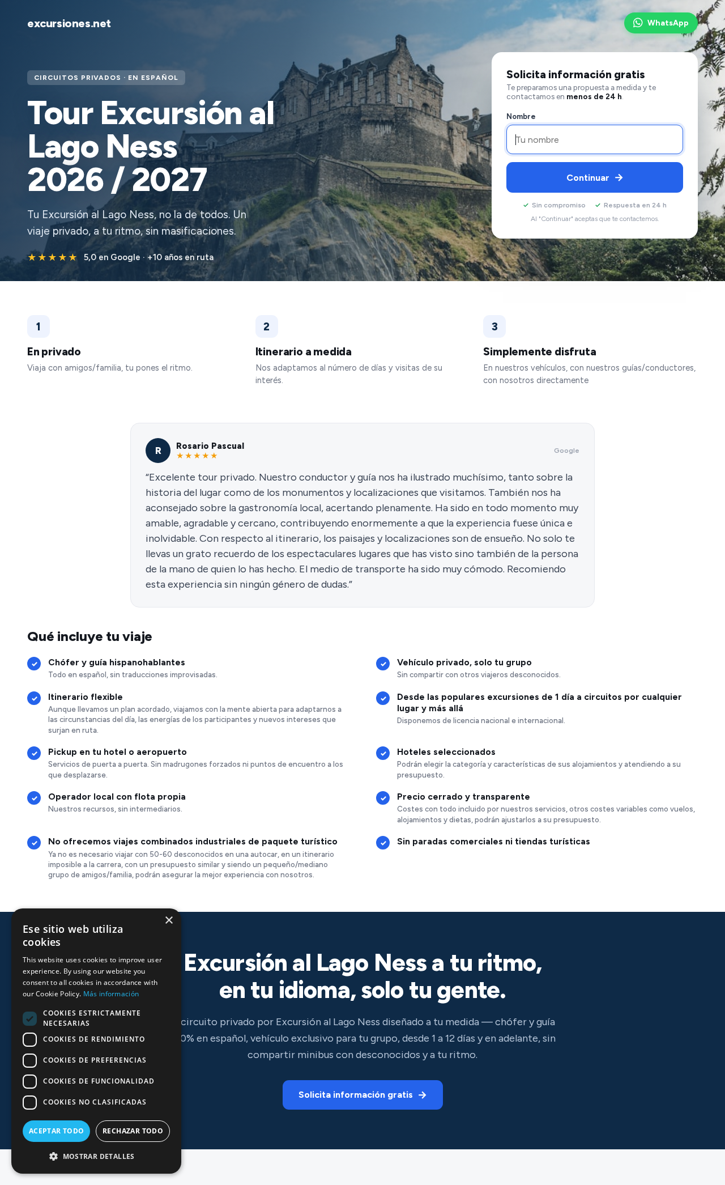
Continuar (595, 177)
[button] (96, 1155)
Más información (111, 994)
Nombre (521, 116)
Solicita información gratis (362, 1095)
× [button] (168, 920)
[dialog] (96, 1041)
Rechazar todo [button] (133, 1131)
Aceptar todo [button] (56, 1131)
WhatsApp (668, 23)
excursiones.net (69, 23)
